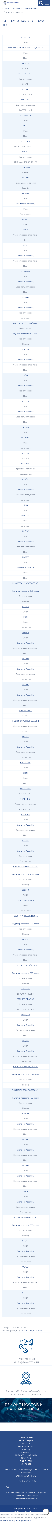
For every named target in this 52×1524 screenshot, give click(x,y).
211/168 (25, 375)
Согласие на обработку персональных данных (26, 1492)
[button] (41, 3)
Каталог (26, 1452)
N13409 (25, 219)
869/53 (25, 479)
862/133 (25, 1041)
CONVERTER (25, 152)
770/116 (25, 349)
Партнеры (26, 1461)
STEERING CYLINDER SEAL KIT (25, 721)
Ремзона (26, 1458)
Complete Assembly (25, 256)
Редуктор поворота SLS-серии (25, 591)
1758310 (25, 453)
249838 (25, 427)
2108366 (25, 557)
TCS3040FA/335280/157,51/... (25, 1067)
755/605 (25, 245)
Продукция (26, 1441)
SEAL (25, 126)
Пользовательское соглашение (26, 1495)
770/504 (25, 1267)
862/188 (25, 659)
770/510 (25, 939)
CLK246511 (25, 989)
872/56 (25, 840)
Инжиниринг (26, 1447)
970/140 (25, 685)
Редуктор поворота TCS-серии (25, 924)
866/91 (25, 1191)
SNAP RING (25, 799)
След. (31, 1331)
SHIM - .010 (25, 515)
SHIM (25, 773)
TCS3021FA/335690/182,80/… (25, 965)
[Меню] (47, 3)
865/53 (25, 1293)
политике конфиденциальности (16, 1521)
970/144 (25, 1165)
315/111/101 (25, 1015)
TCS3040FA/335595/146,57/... (25, 916)
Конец (39, 1331)
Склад (26, 1449)
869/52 (25, 736)
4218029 (25, 193)
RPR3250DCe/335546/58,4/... (25, 323)
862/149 (25, 297)
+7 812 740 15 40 (26, 1359)
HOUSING (25, 438)
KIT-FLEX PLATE (25, 74)
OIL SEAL (25, 100)
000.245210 (25, 762)
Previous (39, 1424)
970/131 (25, 1113)
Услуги (26, 1444)
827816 (25, 89)
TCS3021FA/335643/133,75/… (25, 1217)
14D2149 (25, 178)
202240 (25, 890)
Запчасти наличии (26, 1455)
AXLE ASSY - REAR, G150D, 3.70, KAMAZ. (25, 48)
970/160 (25, 1139)
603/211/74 (25, 271)
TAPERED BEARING (25, 999)
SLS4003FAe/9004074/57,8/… (25, 583)
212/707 (25, 531)
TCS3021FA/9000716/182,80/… (25, 1090)
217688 (25, 505)
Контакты (26, 1464)
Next (46, 1424)
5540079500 (25, 788)
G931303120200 (25, 710)
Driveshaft (25, 464)
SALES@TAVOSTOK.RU (26, 1362)
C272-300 (25, 141)
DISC (25, 617)
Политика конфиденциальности (26, 1498)
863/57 (25, 1241)
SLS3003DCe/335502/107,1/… (25, 866)
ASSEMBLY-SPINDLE (25, 567)
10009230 (25, 37)
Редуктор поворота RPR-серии (25, 334)
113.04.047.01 (25, 115)
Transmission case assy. (25, 204)
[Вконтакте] (7, 1485)
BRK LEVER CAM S (25, 900)
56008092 (25, 167)
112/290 (25, 401)
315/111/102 (25, 814)
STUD (25, 230)
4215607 (25, 607)
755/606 (25, 633)
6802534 (25, 63)
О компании (26, 1438)
